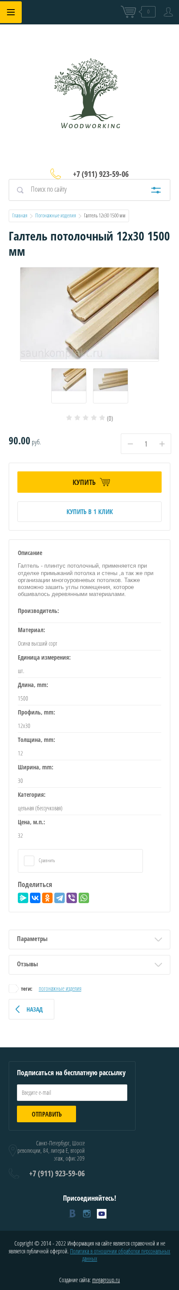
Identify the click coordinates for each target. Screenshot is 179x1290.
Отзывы (27, 963)
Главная (19, 215)
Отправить (47, 1114)
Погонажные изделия (55, 215)
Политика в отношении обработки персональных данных (120, 1255)
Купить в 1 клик (89, 511)
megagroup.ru (106, 1280)
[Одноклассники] (47, 898)
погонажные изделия (60, 988)
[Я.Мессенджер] (23, 898)
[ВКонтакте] (35, 898)
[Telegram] (59, 898)
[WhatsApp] (84, 898)
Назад (35, 1009)
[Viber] (71, 898)
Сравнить (46, 860)
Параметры (32, 938)
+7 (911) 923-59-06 (101, 174)
